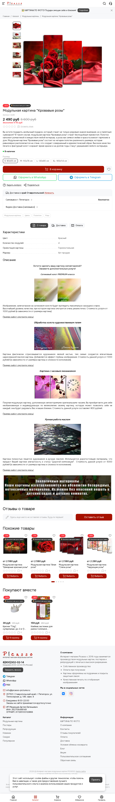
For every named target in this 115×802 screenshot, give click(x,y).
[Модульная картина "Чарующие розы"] (99, 546)
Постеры (7, 725)
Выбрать (14, 576)
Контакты (64, 729)
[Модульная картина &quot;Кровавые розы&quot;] (62, 61)
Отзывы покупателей (70, 733)
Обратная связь (68, 760)
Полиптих (38, 215)
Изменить (49, 193)
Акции (63, 752)
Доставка (60, 225)
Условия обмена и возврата (73, 744)
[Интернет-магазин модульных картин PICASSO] (14, 3)
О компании (66, 725)
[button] (24, 61)
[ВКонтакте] (63, 694)
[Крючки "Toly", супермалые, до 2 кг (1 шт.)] (15, 607)
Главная (6, 16)
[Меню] (3, 3)
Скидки (6, 737)
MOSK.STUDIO (52, 774)
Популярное (9, 741)
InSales (75, 774)
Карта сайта (81, 771)
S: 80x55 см (10, 161)
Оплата (79, 225)
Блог (62, 748)
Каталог (16, 16)
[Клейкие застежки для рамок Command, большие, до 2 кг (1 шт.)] (43, 607)
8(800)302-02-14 (13, 662)
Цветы (27, 215)
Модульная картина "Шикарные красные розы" (15, 565)
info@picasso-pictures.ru (18, 690)
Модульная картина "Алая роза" (43, 565)
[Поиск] (104, 3)
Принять (95, 779)
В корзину (56, 169)
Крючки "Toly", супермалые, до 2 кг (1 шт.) (13, 627)
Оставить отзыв (94, 517)
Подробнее (83, 10)
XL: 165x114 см (60, 161)
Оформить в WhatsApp (32, 177)
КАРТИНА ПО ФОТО (70, 721)
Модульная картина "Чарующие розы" (96, 565)
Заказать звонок (13, 670)
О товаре (41, 225)
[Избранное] (108, 169)
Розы (47, 215)
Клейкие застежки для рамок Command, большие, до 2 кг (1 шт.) (42, 627)
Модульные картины (30, 16)
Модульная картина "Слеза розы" (68, 565)
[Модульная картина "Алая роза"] (43, 546)
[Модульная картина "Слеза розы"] (71, 546)
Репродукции (9, 729)
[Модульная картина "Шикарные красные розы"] (15, 546)
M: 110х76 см (26, 161)
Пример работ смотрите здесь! (18, 414)
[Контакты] (110, 3)
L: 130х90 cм (43, 161)
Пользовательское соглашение (75, 756)
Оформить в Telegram (87, 177)
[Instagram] (71, 694)
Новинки (7, 733)
